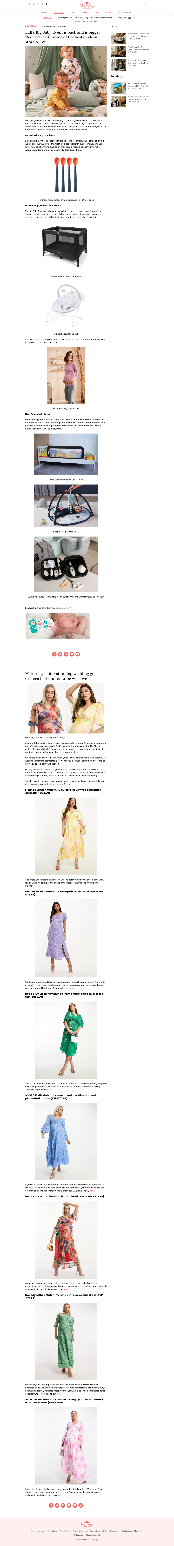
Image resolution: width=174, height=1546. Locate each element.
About (33, 1531)
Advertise (42, 1531)
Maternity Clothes (48, 26)
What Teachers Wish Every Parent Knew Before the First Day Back (138, 99)
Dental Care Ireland (90, 21)
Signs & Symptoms (64, 18)
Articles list (62, 26)
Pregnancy (47, 18)
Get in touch (127, 1531)
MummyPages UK (93, 1535)
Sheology (94, 1540)
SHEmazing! (79, 1535)
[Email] (77, 654)
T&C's (104, 1531)
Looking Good (120, 18)
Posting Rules (65, 1531)
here (37, 885)
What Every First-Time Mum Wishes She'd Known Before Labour (138, 49)
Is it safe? (78, 18)
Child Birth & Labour (103, 18)
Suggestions (95, 1531)
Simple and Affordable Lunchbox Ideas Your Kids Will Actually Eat (138, 85)
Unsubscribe (114, 1531)
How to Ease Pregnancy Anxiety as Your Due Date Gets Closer (138, 62)
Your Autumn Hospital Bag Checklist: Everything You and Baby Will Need (138, 36)
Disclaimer (52, 1531)
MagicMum (138, 1531)
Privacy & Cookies (80, 1531)
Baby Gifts (88, 18)
